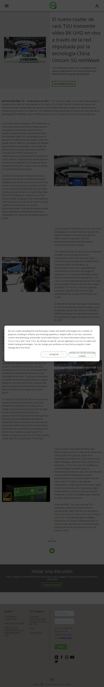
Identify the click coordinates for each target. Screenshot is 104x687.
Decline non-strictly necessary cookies (82, 354)
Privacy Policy (14, 341)
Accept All (54, 354)
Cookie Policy (30, 341)
